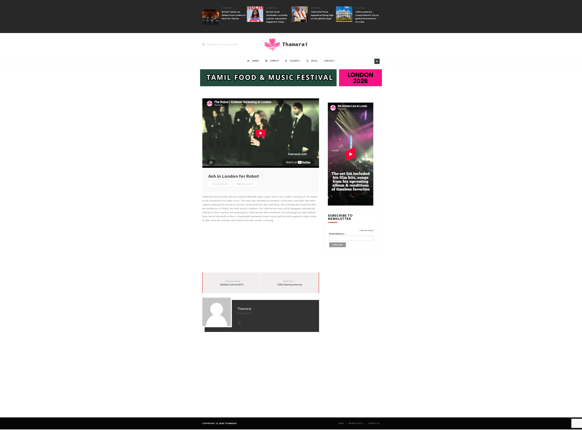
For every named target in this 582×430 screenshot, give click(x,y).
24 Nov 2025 (227, 8)
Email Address (337, 233)
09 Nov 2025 (271, 8)
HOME (255, 60)
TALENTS (294, 60)
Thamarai (244, 308)
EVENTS (274, 60)
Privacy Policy (356, 423)
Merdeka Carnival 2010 (231, 284)
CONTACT (329, 60)
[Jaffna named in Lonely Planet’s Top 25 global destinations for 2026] (344, 14)
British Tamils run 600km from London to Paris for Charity (234, 15)
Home (341, 423)
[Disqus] (260, 370)
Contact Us (374, 423)
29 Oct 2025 (316, 8)
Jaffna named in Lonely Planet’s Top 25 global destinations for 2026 (367, 17)
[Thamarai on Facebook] (239, 323)
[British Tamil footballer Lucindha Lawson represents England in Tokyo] (255, 14)
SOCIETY (250, 184)
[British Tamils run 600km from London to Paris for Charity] (210, 15)
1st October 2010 (220, 184)
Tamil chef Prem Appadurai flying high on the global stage (322, 15)
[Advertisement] (260, 243)
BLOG (314, 60)
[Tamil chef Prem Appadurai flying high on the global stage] (299, 14)
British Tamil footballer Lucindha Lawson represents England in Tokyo (277, 17)
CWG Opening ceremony (289, 284)
